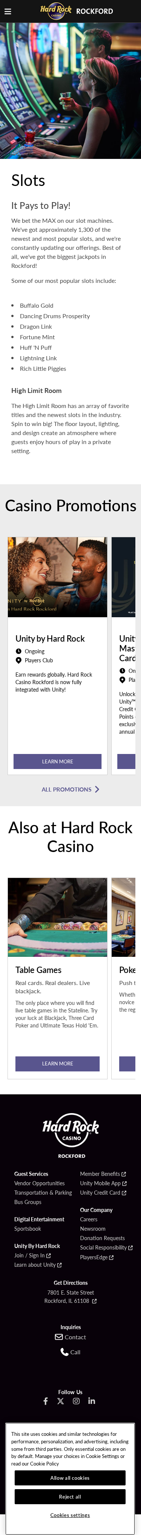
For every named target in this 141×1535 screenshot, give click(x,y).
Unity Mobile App (100, 1183)
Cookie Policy (44, 1463)
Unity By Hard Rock (37, 1246)
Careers (88, 1219)
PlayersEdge (94, 1257)
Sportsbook (27, 1228)
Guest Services (31, 1174)
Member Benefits (100, 1174)
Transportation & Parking (43, 1192)
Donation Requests (102, 1238)
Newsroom (93, 1228)
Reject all (70, 1496)
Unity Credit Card (100, 1192)
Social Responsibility (103, 1247)
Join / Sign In (29, 1255)
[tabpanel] (57, 658)
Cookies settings (70, 1514)
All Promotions (66, 789)
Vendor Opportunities (39, 1183)
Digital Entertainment (39, 1219)
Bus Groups (27, 1202)
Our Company (96, 1210)
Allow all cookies (70, 1477)
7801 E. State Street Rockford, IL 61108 (69, 1296)
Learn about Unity (35, 1265)
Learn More (57, 761)
